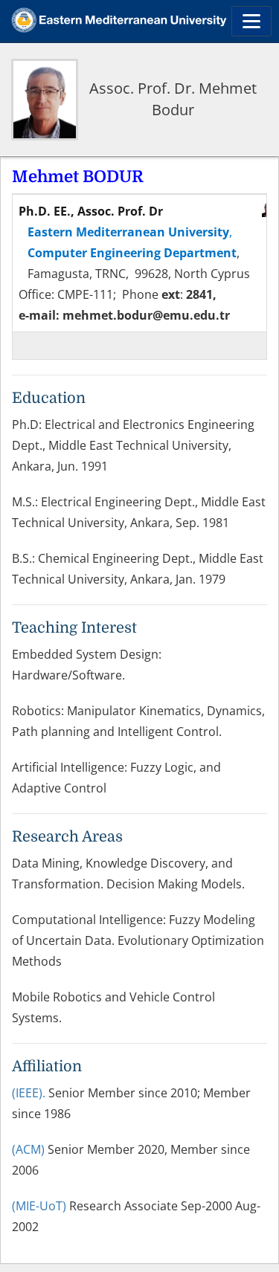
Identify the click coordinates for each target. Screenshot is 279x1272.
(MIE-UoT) (39, 1206)
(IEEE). (28, 1093)
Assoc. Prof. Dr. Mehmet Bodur (173, 99)
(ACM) (28, 1149)
